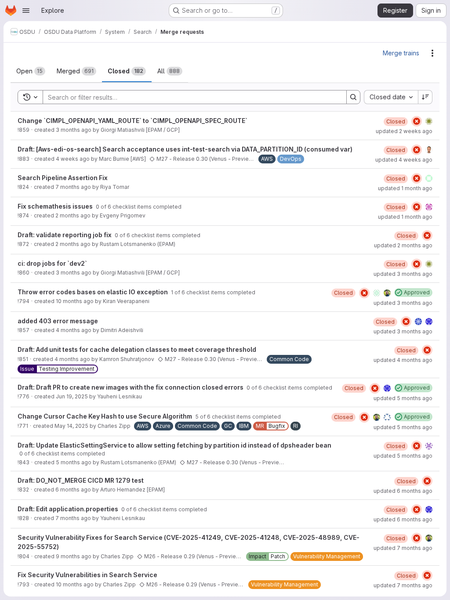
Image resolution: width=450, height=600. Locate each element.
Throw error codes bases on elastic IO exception (93, 292)
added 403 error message (58, 321)
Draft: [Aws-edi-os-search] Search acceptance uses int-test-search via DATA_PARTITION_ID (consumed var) (185, 149)
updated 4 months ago (403, 360)
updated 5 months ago (403, 398)
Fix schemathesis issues (56, 206)
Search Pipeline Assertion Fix (63, 177)
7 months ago (73, 187)
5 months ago (73, 462)
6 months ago (73, 489)
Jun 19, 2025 (72, 396)
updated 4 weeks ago (403, 159)
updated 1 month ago (405, 188)
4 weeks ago (73, 158)
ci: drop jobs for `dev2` (52, 263)
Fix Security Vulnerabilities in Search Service (87, 574)
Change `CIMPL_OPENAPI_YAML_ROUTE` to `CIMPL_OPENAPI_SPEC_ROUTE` (132, 120)
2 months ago (73, 215)
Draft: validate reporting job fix (65, 235)
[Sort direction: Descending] (425, 97)
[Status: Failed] (416, 121)
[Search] (353, 97)
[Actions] (432, 53)
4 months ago (73, 330)
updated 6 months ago (403, 491)
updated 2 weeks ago (404, 131)
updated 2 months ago (403, 245)
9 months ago (73, 556)
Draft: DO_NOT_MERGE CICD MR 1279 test (81, 480)
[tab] (31, 71)
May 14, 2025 (71, 426)
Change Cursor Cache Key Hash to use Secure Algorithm (105, 416)
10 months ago (75, 301)
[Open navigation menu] (26, 11)
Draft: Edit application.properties (69, 509)
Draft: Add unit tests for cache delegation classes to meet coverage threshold (137, 349)
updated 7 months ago (403, 548)
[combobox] (391, 97)
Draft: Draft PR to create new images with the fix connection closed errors (131, 387)
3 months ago (73, 130)
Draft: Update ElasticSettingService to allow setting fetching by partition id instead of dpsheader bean (174, 445)
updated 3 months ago (403, 274)
